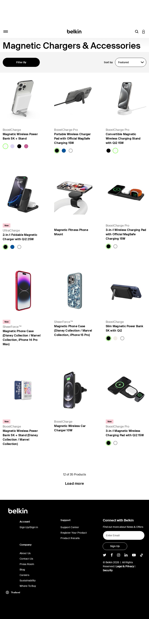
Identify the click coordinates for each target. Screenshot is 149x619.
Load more (74, 483)
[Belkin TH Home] (74, 31)
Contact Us (26, 558)
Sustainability (28, 580)
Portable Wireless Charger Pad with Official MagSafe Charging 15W (72, 138)
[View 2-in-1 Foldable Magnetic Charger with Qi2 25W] (23, 194)
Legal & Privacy (125, 566)
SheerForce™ (12, 327)
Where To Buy (28, 586)
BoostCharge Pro (66, 130)
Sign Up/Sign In (29, 527)
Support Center (70, 527)
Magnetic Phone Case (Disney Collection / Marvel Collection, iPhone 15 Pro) (73, 330)
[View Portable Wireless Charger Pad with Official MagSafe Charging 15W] (74, 98)
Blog (22, 569)
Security (108, 570)
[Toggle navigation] (6, 31)
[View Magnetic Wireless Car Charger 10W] (74, 390)
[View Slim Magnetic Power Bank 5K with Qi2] (126, 290)
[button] (136, 31)
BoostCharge (12, 130)
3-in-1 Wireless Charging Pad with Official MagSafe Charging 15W (126, 234)
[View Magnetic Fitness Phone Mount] (74, 194)
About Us (25, 553)
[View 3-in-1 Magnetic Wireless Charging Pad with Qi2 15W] (126, 390)
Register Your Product (74, 532)
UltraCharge (11, 230)
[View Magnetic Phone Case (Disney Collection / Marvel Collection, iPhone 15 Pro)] (74, 290)
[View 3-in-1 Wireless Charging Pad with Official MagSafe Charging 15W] (126, 194)
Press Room (27, 564)
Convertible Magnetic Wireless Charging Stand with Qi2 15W (123, 138)
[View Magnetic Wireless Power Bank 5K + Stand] (23, 98)
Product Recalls (70, 538)
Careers (24, 575)
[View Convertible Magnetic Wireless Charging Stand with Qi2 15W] (126, 98)
